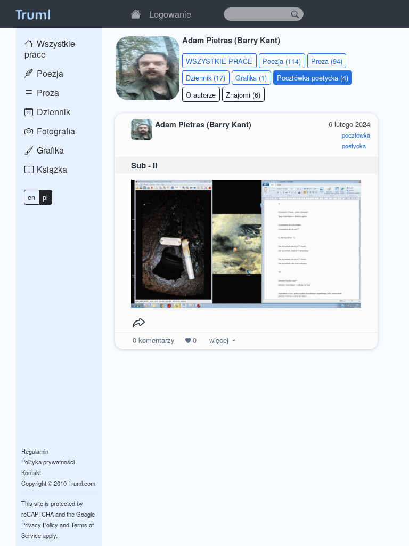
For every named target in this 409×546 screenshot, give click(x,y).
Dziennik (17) (205, 78)
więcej (219, 340)
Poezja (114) (282, 61)
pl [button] (45, 197)
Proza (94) (326, 61)
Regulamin (34, 451)
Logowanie (170, 13)
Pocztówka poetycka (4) (312, 78)
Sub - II (144, 165)
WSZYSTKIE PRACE (219, 61)
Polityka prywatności (48, 461)
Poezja (49, 73)
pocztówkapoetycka (356, 140)
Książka (51, 169)
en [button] (31, 197)
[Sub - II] (246, 241)
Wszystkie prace (49, 48)
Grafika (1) (251, 78)
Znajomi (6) (243, 95)
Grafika (49, 150)
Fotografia (55, 131)
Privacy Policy (39, 524)
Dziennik (52, 112)
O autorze (201, 95)
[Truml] (32, 14)
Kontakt (31, 472)
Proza (47, 92)
